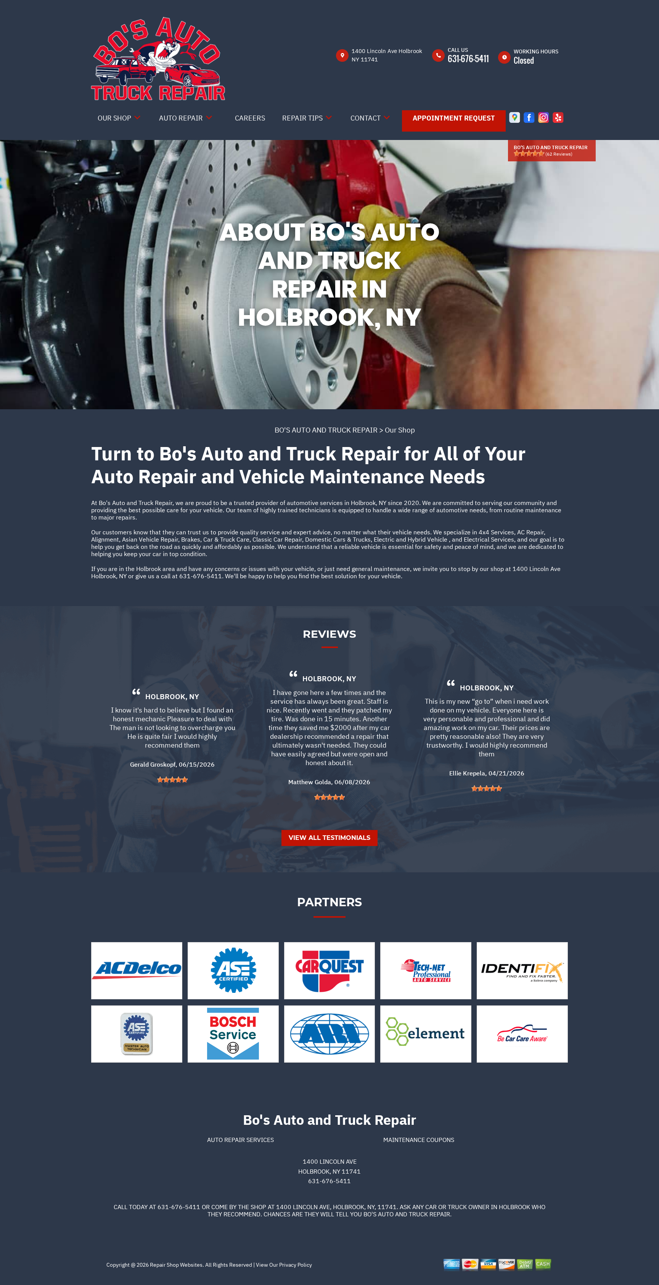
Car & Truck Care (226, 539)
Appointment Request (454, 118)
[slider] (529, 153)
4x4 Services (496, 532)
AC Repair (530, 532)
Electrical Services (489, 539)
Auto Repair (181, 118)
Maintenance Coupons (418, 1139)
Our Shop (114, 118)
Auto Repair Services (240, 1139)
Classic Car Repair (277, 539)
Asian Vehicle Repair (150, 539)
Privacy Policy (295, 1264)
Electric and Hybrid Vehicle (411, 539)
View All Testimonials (329, 837)
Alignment (105, 539)
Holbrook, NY (172, 696)
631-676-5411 (468, 58)
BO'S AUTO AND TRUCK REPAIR (326, 429)
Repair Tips (302, 118)
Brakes (190, 539)
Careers (250, 118)
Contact (365, 118)
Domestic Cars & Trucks (338, 539)
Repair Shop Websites (176, 1264)
